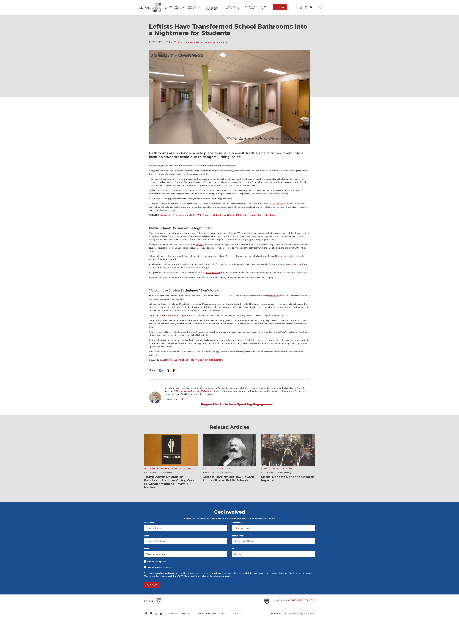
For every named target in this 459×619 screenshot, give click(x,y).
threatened (273, 295)
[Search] (321, 7)
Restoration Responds (156, 468)
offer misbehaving (175, 315)
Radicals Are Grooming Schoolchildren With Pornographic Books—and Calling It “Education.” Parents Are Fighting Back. (218, 215)
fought (279, 256)
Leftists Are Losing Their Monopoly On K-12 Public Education (192, 359)
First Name (149, 523)
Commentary (268, 468)
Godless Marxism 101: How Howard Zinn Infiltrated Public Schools (228, 478)
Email (146, 536)
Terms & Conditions (218, 576)
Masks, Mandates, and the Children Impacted (287, 478)
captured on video (290, 264)
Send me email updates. (156, 561)
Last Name (237, 523)
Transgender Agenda (215, 42)
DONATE (280, 7)
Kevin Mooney (166, 472)
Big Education (194, 42)
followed (170, 173)
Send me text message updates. (160, 567)
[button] (173, 7)
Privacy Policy (200, 576)
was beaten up (213, 272)
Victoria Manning (174, 42)
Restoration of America (303, 600)
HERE (180, 399)
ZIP (233, 548)
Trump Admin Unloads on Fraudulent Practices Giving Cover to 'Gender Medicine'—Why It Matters (170, 482)
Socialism (225, 468)
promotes (276, 233)
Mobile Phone (238, 536)
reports (199, 244)
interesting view (276, 203)
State (146, 548)
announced (290, 190)
